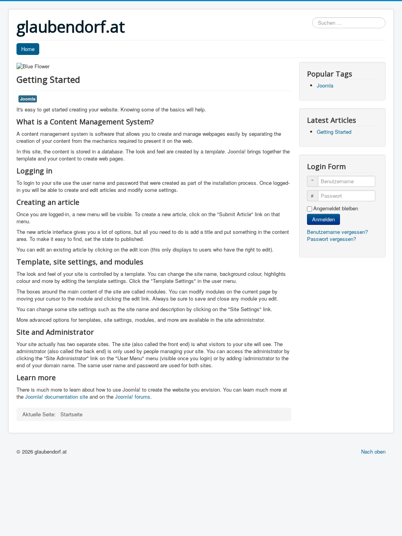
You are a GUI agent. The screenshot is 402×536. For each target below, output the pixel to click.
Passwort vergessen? (331, 238)
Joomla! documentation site (56, 396)
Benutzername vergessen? (337, 231)
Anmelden (323, 219)
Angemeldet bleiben (335, 208)
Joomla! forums (131, 396)
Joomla (27, 99)
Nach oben (373, 451)
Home (28, 49)
